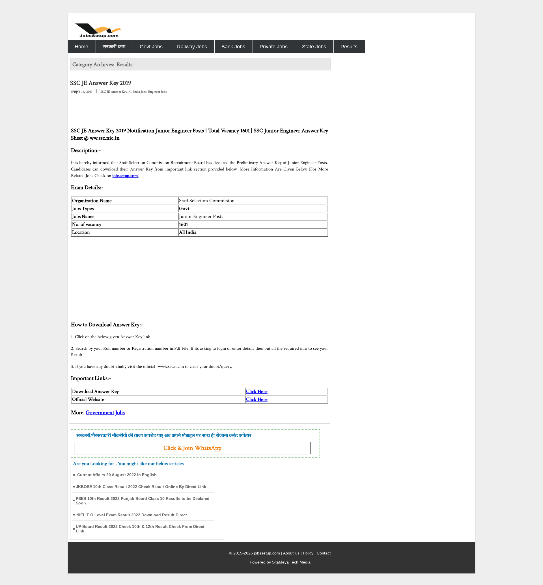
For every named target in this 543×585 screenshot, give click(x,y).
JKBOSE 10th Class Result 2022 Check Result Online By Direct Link (141, 486)
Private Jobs (274, 46)
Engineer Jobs (157, 92)
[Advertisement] (199, 276)
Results (349, 46)
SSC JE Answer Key (113, 92)
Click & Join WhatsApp (192, 448)
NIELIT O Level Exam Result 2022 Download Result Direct (131, 515)
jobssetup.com (125, 176)
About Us (291, 553)
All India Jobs (137, 92)
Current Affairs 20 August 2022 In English (117, 474)
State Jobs (314, 46)
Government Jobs (105, 412)
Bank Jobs (233, 46)
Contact (324, 553)
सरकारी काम (114, 46)
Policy (308, 553)
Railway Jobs (192, 46)
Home (81, 46)
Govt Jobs (151, 46)
